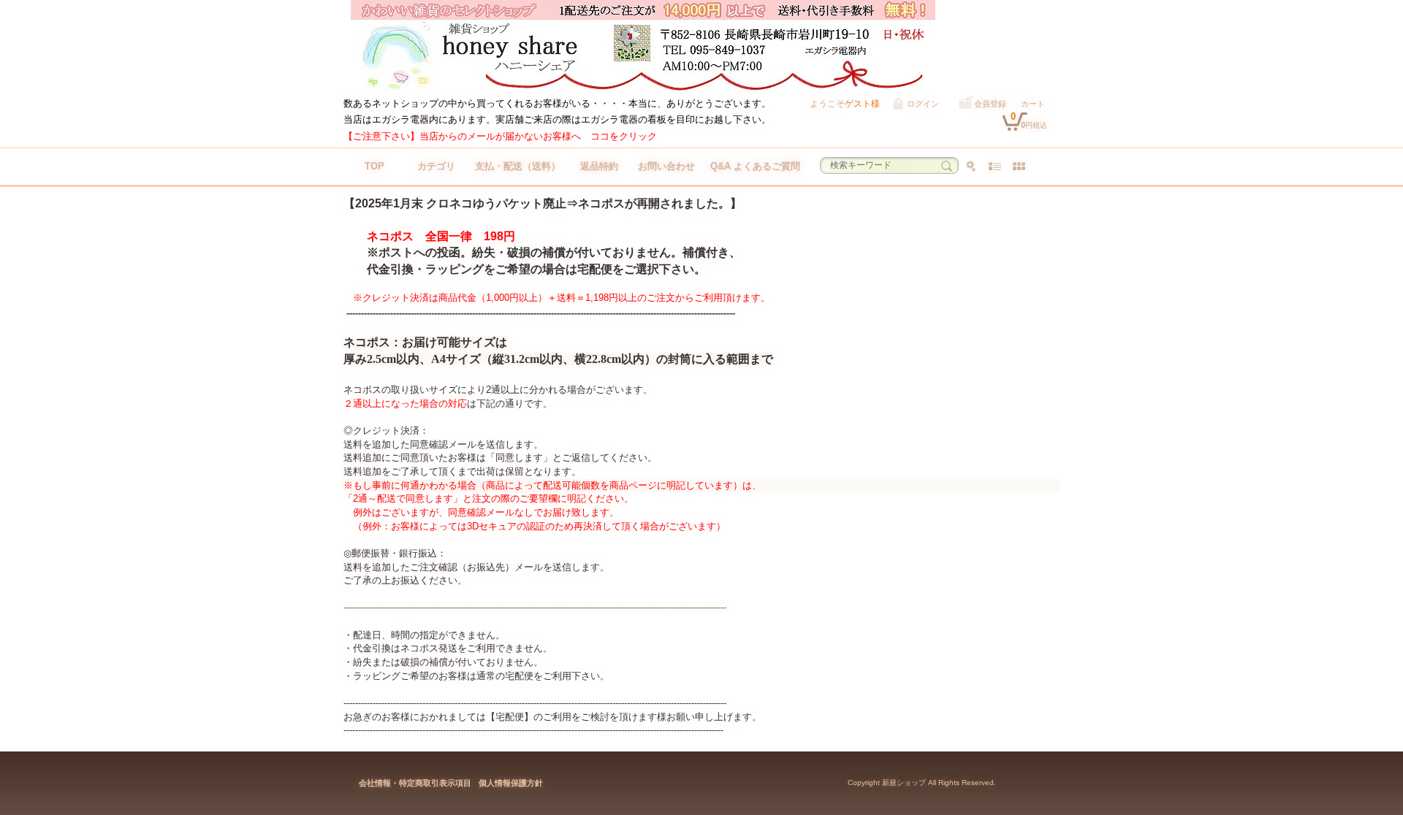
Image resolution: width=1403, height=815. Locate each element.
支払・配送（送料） (517, 166)
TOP (374, 166)
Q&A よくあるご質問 (755, 166)
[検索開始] (947, 166)
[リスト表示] (995, 166)
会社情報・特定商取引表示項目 (415, 782)
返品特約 (599, 166)
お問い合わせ (666, 166)
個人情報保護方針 (511, 782)
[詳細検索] (971, 166)
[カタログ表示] (1019, 166)
